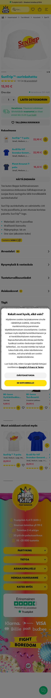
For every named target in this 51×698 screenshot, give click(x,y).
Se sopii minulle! (25, 383)
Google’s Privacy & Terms (31, 367)
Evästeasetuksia (25, 375)
